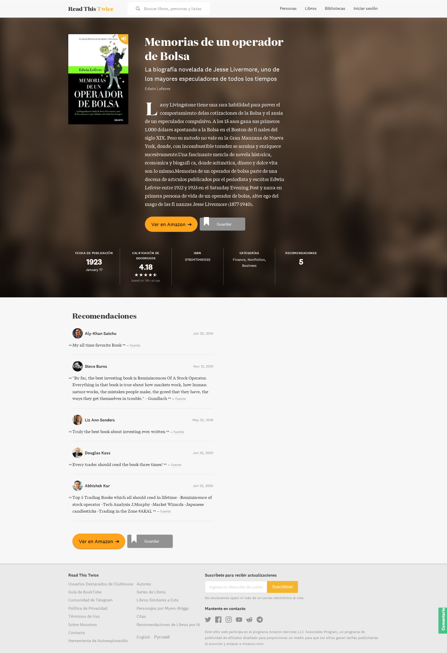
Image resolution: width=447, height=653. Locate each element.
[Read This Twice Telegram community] (260, 619)
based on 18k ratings (145, 280)
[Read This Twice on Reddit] (249, 619)
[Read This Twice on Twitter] (208, 619)
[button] (433, 639)
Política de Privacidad (87, 608)
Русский (162, 637)
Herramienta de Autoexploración (98, 640)
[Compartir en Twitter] (434, 26)
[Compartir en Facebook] (434, 35)
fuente (135, 345)
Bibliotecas (335, 8)
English (143, 637)
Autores (144, 583)
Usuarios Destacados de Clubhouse (100, 583)
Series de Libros (151, 591)
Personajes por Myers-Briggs (163, 608)
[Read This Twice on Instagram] (229, 619)
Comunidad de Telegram (90, 599)
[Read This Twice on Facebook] (218, 619)
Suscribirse (282, 587)
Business (249, 265)
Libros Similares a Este (157, 599)
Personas (288, 8)
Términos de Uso (84, 616)
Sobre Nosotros (82, 624)
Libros (311, 8)
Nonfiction (256, 259)
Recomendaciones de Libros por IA (168, 624)
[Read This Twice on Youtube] (239, 619)
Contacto (76, 632)
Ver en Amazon (171, 224)
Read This (91, 8)
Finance (239, 259)
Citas (141, 616)
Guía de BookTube (84, 591)
